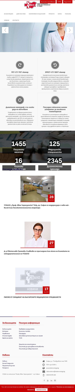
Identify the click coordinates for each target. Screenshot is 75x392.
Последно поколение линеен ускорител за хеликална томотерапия (55, 109)
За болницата (8, 14)
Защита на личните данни (27, 344)
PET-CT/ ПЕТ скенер (19, 72)
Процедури (22, 333)
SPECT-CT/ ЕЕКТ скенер (55, 72)
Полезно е (5, 368)
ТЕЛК (20, 338)
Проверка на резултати (26, 329)
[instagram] (55, 382)
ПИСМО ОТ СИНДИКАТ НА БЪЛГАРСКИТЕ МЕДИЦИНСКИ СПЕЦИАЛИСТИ (32, 297)
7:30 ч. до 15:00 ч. (51, 365)
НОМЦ (59, 2)
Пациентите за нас (8, 366)
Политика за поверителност (28, 349)
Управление (6, 333)
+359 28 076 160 (51, 375)
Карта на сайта (7, 338)
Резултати (67, 2)
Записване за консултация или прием (31, 336)
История (5, 331)
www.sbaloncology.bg (52, 368)
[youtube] (47, 382)
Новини (6, 20)
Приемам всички (41, 390)
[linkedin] (51, 382)
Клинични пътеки (24, 331)
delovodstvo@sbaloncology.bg (55, 371)
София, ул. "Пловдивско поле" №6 (56, 361)
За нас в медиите (7, 363)
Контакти (15, 20)
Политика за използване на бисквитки (31, 346)
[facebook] (44, 382)
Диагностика (20, 14)
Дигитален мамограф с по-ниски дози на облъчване (20, 108)
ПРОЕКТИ (51, 14)
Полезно (68, 14)
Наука (60, 14)
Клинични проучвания (48, 2)
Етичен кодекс (7, 336)
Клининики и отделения (37, 14)
